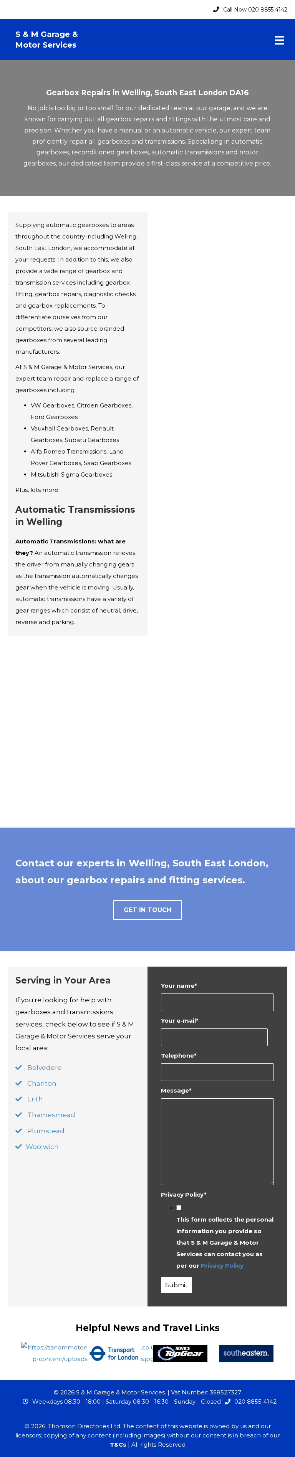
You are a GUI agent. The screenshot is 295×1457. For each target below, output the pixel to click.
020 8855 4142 (255, 1401)
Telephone (179, 1055)
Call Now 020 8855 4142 (255, 9)
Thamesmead (51, 1115)
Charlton (41, 1083)
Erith (35, 1099)
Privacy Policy (184, 1194)
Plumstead (46, 1131)
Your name (179, 985)
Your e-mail (180, 1020)
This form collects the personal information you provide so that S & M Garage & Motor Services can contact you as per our (224, 1242)
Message (176, 1090)
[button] (147, 910)
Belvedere (44, 1067)
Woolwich (42, 1147)
